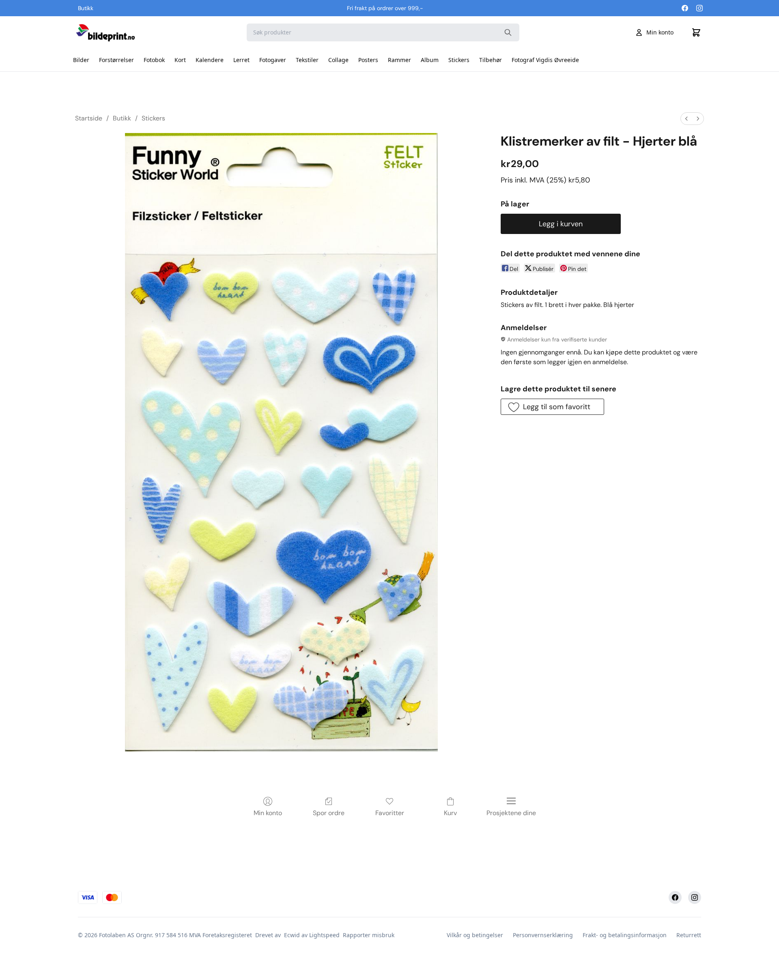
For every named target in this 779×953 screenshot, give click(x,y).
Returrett (688, 935)
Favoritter (389, 813)
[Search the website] (507, 32)
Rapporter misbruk (368, 935)
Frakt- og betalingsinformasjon (625, 935)
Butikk (122, 118)
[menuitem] (686, 118)
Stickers (153, 118)
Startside (88, 118)
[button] (552, 407)
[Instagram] (699, 8)
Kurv (450, 813)
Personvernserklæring (543, 935)
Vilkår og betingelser (475, 935)
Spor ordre (328, 813)
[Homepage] (105, 32)
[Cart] (696, 32)
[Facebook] (685, 8)
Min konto (660, 32)
